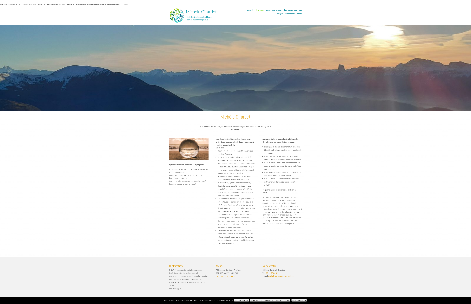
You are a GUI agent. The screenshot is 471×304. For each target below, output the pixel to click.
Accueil (250, 10)
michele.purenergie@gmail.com (281, 276)
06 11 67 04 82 (272, 273)
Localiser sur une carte (225, 276)
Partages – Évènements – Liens (289, 14)
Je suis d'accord (241, 300)
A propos (260, 10)
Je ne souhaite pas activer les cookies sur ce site (270, 300)
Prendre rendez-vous (293, 10)
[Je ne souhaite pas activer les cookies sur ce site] (468, 300)
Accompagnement (273, 10)
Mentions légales (299, 300)
